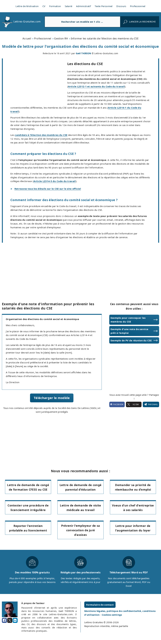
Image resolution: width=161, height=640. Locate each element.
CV (43, 6)
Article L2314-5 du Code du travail (54, 181)
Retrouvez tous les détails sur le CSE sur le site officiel (47, 188)
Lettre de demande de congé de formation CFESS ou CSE (28, 487)
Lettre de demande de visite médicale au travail (80, 507)
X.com (135, 404)
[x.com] (9, 620)
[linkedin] (15, 620)
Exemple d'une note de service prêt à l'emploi (129, 331)
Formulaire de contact (100, 604)
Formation (55, 6)
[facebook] (4, 620)
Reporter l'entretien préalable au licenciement (28, 528)
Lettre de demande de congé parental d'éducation (81, 487)
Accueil (26, 38)
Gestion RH (61, 38)
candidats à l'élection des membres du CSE (41, 135)
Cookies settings (112, 614)
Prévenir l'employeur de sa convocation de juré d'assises (80, 530)
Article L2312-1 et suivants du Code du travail (96, 86)
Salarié (68, 6)
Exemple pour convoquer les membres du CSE (128, 319)
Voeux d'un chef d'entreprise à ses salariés (133, 507)
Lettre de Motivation (27, 6)
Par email (153, 404)
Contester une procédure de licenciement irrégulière (28, 507)
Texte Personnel (104, 6)
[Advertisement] (35, 82)
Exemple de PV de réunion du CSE (131, 340)
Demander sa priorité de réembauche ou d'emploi (133, 487)
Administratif (83, 6)
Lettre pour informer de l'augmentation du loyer (132, 528)
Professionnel (137, 6)
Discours (121, 6)
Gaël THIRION (83, 53)
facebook (118, 404)
